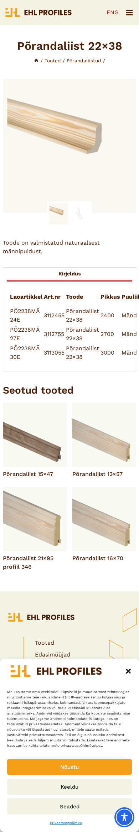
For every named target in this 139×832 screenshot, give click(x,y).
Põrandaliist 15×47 (28, 474)
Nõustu (69, 767)
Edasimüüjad (52, 654)
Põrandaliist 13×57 (97, 474)
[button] (128, 671)
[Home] (36, 60)
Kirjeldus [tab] (69, 273)
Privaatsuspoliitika (66, 823)
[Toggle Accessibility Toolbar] (124, 817)
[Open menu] (129, 12)
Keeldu (69, 787)
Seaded (69, 806)
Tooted (44, 642)
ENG (113, 12)
